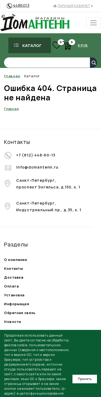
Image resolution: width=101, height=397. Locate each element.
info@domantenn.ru (37, 167)
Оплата (11, 286)
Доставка (13, 277)
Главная (11, 109)
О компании (15, 259)
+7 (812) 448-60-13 (35, 155)
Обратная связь (19, 312)
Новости (12, 321)
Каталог (32, 45)
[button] (73, 6)
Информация (16, 303)
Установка (14, 295)
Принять (85, 379)
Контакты (13, 268)
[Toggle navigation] (93, 22)
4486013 (21, 5)
